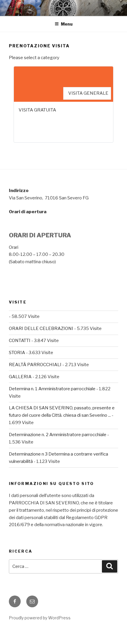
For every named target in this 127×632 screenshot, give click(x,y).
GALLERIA (20, 376)
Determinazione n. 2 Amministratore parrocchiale (57, 434)
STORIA (17, 352)
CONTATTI (19, 340)
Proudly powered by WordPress (40, 617)
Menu (67, 23)
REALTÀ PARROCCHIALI (35, 364)
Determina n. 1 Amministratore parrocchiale (52, 388)
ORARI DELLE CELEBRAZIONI (41, 328)
